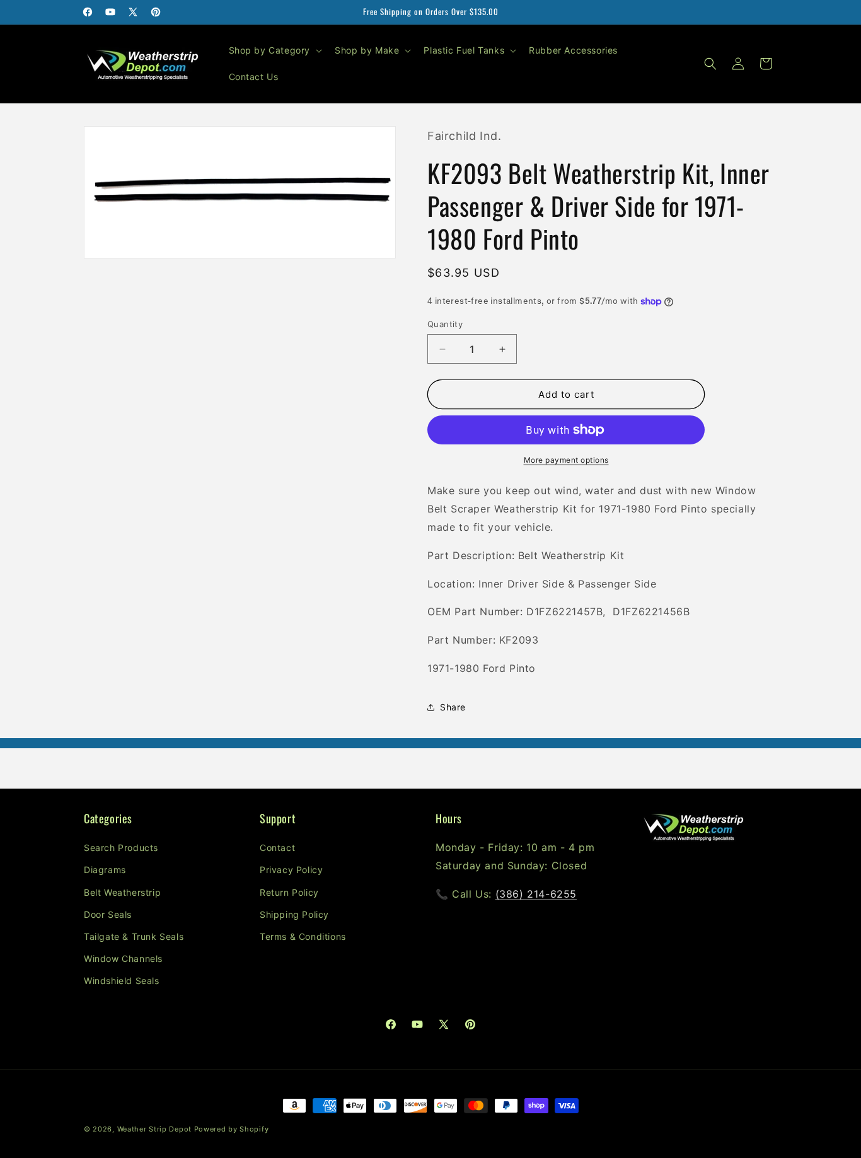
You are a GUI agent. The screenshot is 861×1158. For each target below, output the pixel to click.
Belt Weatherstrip (122, 892)
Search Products (121, 847)
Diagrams (105, 869)
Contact (277, 847)
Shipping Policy (294, 914)
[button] (274, 50)
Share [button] (453, 707)
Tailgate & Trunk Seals (133, 936)
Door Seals (108, 914)
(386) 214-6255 (536, 894)
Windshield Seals (121, 980)
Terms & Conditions (303, 936)
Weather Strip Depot (154, 1129)
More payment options (566, 460)
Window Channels (123, 958)
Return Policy (289, 892)
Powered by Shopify (231, 1129)
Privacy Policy (291, 869)
